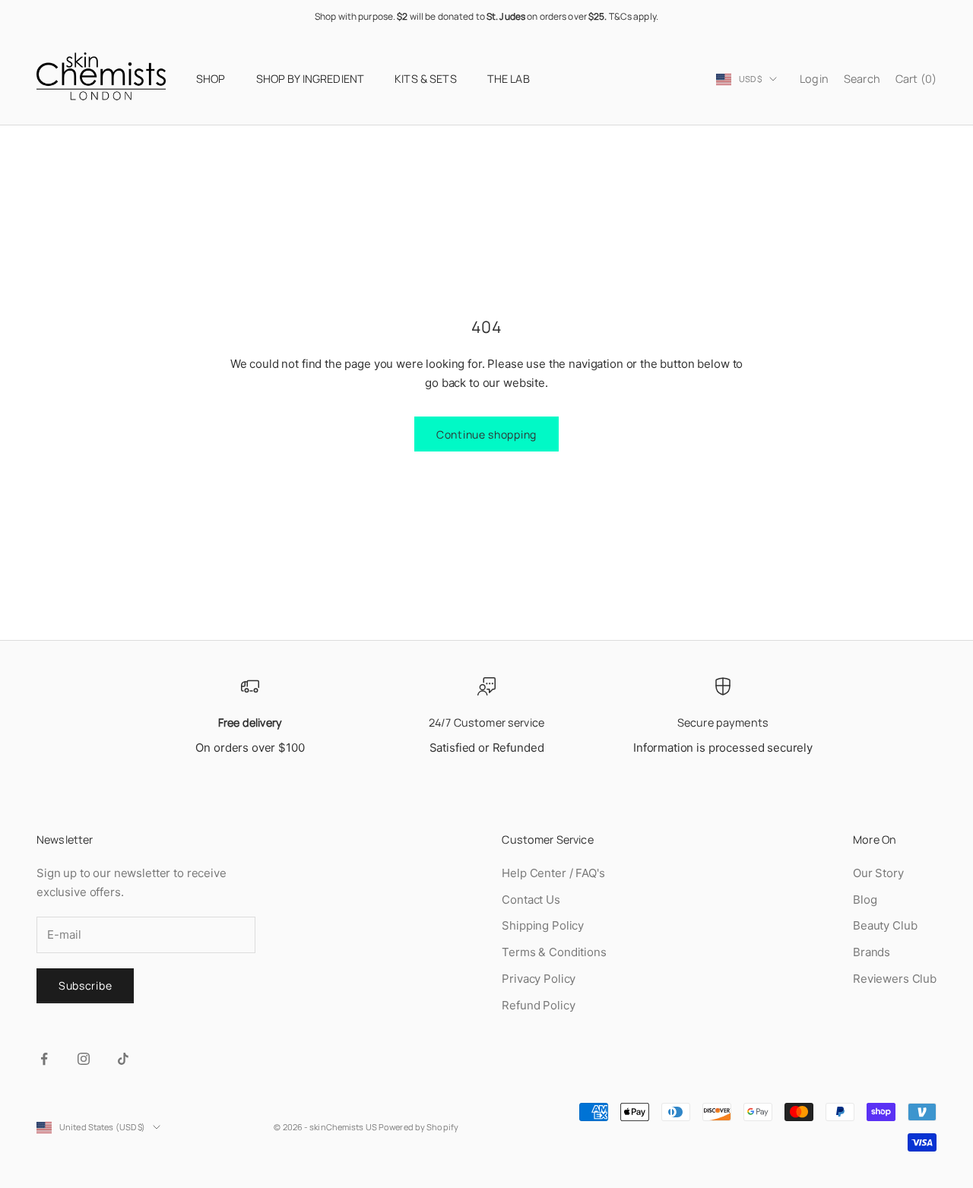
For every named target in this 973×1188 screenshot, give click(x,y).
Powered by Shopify (418, 1127)
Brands (871, 952)
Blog (864, 899)
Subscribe (85, 985)
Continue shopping (486, 434)
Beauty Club (885, 925)
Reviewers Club (895, 978)
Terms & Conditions (554, 952)
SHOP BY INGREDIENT (310, 78)
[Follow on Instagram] (83, 1058)
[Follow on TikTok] (123, 1058)
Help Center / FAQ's (553, 873)
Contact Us (531, 899)
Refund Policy (538, 1005)
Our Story (878, 873)
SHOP (211, 78)
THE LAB (508, 78)
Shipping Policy (543, 925)
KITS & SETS (426, 78)
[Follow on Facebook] (44, 1058)
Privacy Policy (538, 978)
